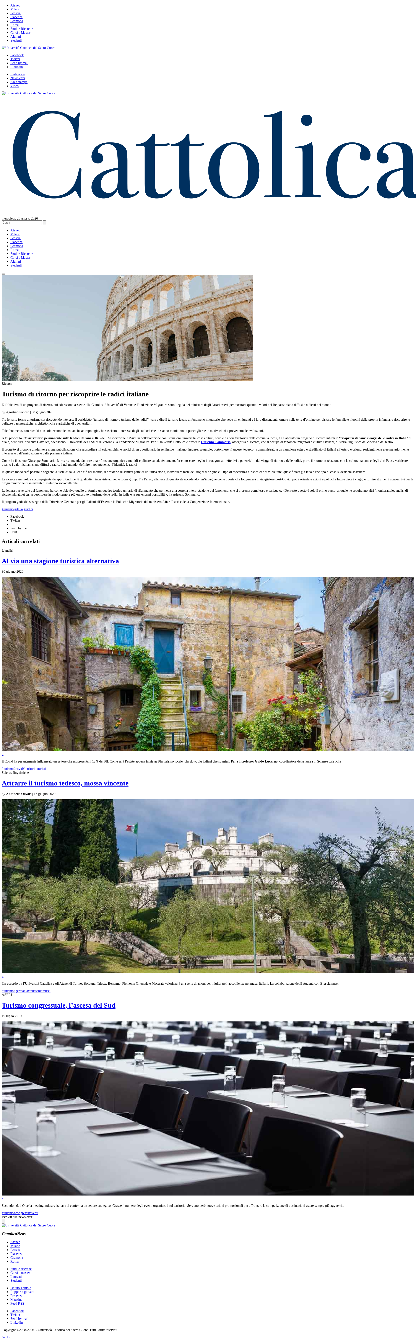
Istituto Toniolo (20, 1288)
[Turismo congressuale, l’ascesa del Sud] (208, 1194)
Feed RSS (17, 1303)
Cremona (16, 21)
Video (14, 86)
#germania (21, 991)
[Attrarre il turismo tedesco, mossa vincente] (208, 972)
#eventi (33, 1213)
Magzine (16, 1299)
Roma (14, 25)
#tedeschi (34, 991)
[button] (3, 274)
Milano (15, 9)
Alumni (15, 36)
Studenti (16, 40)
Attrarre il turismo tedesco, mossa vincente (65, 783)
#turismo (8, 509)
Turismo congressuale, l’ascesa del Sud (58, 1005)
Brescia (15, 13)
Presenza (16, 1295)
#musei (45, 991)
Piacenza (16, 17)
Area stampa (19, 82)
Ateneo (15, 5)
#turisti (41, 769)
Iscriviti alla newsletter (17, 1217)
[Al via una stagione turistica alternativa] (208, 750)
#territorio (29, 769)
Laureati (16, 1276)
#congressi (21, 1213)
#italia (19, 509)
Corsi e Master (20, 32)
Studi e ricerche (21, 1269)
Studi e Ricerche (21, 29)
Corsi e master (20, 1273)
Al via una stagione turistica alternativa (60, 561)
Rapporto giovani (22, 1292)
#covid (18, 769)
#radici (28, 509)
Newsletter (17, 78)
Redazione (17, 74)
